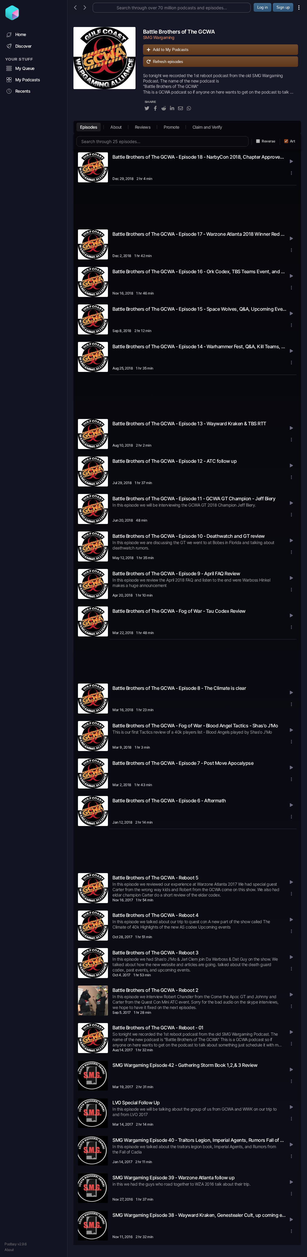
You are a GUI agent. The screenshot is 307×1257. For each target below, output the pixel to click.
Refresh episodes (168, 61)
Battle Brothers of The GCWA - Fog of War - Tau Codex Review (179, 611)
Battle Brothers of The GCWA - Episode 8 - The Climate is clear (179, 688)
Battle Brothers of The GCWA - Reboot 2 (155, 990)
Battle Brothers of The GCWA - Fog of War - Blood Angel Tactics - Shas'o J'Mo (195, 726)
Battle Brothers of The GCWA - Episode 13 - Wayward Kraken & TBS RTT (189, 423)
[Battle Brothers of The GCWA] (104, 72)
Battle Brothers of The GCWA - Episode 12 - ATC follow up (174, 461)
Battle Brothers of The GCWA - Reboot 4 (155, 915)
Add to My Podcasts (171, 49)
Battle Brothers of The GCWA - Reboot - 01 (158, 1028)
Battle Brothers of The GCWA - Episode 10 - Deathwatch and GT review (188, 536)
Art (292, 141)
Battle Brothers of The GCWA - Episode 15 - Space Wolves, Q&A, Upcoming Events (199, 309)
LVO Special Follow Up (136, 1103)
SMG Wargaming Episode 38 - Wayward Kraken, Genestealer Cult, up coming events (199, 1215)
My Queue (24, 68)
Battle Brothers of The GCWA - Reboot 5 (155, 878)
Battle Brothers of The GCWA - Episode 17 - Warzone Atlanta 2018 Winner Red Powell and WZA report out (199, 234)
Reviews (143, 127)
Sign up (283, 7)
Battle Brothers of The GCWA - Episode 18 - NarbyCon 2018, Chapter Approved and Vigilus (199, 157)
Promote (171, 127)
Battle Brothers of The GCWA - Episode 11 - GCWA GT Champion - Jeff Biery (193, 498)
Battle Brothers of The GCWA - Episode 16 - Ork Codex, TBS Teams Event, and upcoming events (199, 271)
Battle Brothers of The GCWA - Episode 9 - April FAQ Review (176, 573)
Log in (262, 7)
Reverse (268, 141)
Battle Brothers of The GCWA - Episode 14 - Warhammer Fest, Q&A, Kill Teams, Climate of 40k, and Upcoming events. (199, 346)
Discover (23, 46)
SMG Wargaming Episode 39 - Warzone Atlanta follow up (173, 1178)
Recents (23, 91)
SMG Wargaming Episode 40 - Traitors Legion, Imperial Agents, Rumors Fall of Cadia (199, 1140)
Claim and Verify (207, 127)
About (9, 1249)
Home (20, 34)
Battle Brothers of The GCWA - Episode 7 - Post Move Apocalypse (182, 763)
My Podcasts (27, 79)
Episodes (88, 127)
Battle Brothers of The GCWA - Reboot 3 (155, 953)
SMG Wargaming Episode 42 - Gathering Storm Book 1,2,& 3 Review (184, 1065)
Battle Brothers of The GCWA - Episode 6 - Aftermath (169, 801)
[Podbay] (12, 18)
